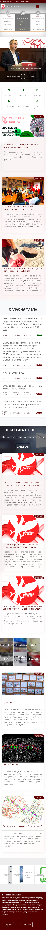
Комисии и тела (7, 29)
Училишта (20, 645)
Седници (22, 27)
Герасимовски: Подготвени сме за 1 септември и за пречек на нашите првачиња (20, 207)
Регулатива (8, 27)
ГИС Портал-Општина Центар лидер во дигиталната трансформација (21, 146)
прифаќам (8, 925)
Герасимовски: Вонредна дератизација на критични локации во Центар (22, 269)
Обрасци (37, 96)
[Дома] (2, 6)
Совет (32, 76)
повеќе (5, 914)
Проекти (33, 658)
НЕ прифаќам (25, 925)
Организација (7, 24)
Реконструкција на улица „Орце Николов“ (22, 826)
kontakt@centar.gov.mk (23, 1)
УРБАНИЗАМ (9, 107)
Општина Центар (14, 6)
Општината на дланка (5, 874)
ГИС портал (9, 96)
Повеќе (24, 446)
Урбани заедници (37, 108)
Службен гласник (22, 29)
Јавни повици (38, 27)
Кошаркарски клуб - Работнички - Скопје (17, 875)
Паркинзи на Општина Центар (28, 874)
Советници (23, 21)
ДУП (33, 645)
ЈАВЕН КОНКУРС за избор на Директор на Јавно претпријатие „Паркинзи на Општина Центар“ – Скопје (23, 607)
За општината (7, 21)
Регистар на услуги (20, 658)
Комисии (22, 24)
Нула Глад (7, 702)
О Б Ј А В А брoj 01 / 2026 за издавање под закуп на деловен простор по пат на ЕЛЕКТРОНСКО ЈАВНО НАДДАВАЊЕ (22, 545)
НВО (6, 658)
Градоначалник (13, 76)
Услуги (38, 24)
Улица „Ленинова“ (11, 764)
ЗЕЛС (39, 875)
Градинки (6, 645)
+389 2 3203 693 (7, 1)
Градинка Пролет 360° (38, 29)
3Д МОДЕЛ (23, 96)
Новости (38, 21)
